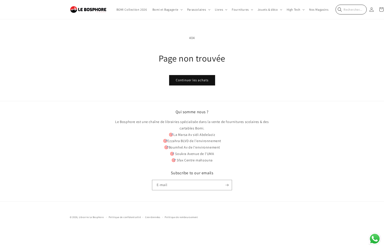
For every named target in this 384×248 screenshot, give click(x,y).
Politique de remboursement (181, 217)
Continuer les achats (192, 80)
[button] (167, 9)
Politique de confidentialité (125, 217)
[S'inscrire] (227, 185)
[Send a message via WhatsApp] (375, 239)
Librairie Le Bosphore (91, 217)
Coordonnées (152, 217)
